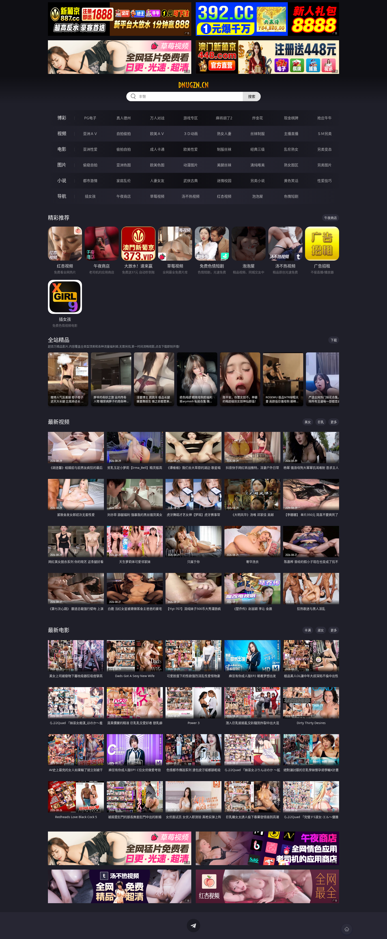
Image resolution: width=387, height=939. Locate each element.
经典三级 (257, 149)
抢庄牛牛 (324, 118)
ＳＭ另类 (324, 133)
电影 (61, 149)
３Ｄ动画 (190, 133)
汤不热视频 (191, 196)
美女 (308, 422)
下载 (334, 340)
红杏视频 (224, 196)
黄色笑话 (291, 180)
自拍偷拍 (123, 133)
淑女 (321, 630)
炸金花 (257, 118)
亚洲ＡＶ (90, 133)
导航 (61, 196)
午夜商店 (123, 196)
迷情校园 (224, 180)
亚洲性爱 (90, 149)
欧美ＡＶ (157, 133)
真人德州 (123, 118)
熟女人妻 (224, 133)
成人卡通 (157, 149)
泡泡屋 (257, 196)
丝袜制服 (257, 133)
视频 (61, 134)
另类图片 (324, 165)
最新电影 (58, 630)
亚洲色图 (123, 165)
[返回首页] (346, 929)
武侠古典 (190, 180)
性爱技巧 (324, 180)
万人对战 (157, 118)
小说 (61, 181)
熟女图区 (291, 165)
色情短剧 (291, 196)
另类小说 (257, 180)
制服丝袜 (224, 149)
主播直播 (291, 133)
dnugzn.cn (193, 85)
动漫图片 (190, 165)
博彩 (61, 118)
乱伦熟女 (291, 149)
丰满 (308, 630)
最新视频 (58, 421)
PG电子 (90, 118)
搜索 (251, 96)
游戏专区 (190, 118)
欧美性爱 (190, 149)
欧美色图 (157, 165)
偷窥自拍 (90, 165)
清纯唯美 (257, 165)
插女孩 (90, 196)
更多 (334, 422)
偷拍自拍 (123, 149)
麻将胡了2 (224, 118)
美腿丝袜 (224, 165)
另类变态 (324, 149)
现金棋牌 (291, 118)
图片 (61, 165)
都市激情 (90, 180)
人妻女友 (157, 180)
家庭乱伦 (123, 180)
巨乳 (321, 422)
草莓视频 (157, 196)
